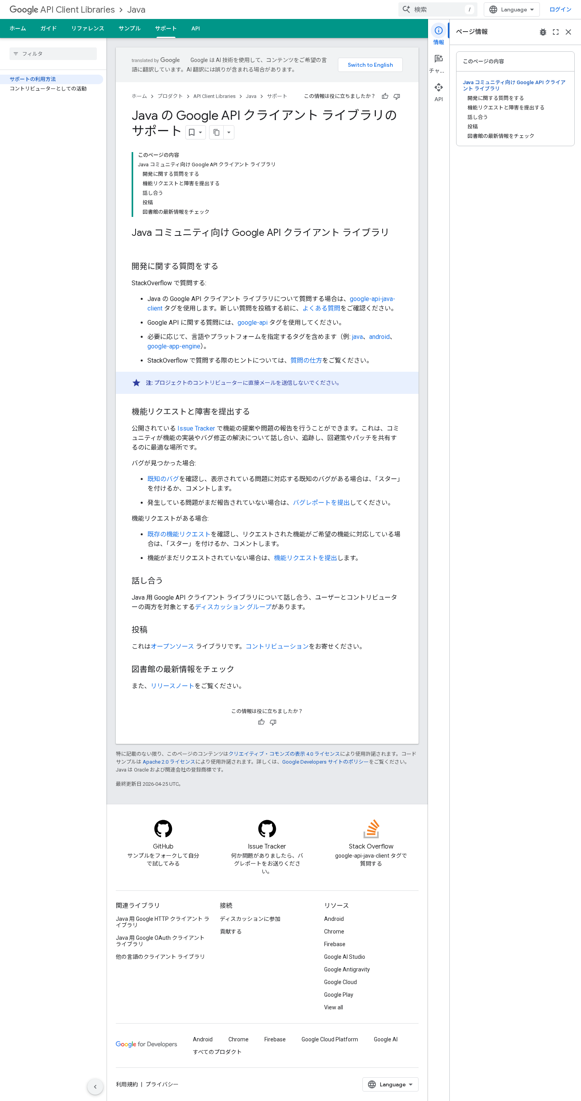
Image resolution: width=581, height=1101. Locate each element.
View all (333, 1007)
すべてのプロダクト (217, 1052)
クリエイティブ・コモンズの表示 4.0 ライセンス (284, 754)
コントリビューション (277, 646)
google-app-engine (173, 346)
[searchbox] (53, 53)
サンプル (130, 28)
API (195, 28)
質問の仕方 (306, 360)
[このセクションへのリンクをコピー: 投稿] (155, 630)
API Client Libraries (77, 9)
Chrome (334, 931)
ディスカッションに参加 (250, 919)
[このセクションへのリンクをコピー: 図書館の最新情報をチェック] (242, 670)
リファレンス (87, 28)
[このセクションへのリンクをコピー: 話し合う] (171, 581)
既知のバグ (163, 479)
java (357, 337)
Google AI (386, 1039)
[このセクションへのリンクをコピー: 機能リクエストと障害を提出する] (258, 412)
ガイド (48, 28)
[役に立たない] (397, 96)
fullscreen (555, 32)
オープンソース (172, 646)
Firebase (334, 944)
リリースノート (172, 686)
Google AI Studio (344, 957)
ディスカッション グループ (233, 607)
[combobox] (437, 9)
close (568, 32)
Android (334, 919)
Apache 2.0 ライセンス (169, 762)
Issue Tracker (196, 428)
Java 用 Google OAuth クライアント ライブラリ (160, 941)
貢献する (231, 931)
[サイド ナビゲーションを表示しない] (95, 1087)
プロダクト (170, 96)
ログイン (560, 9)
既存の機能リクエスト (179, 534)
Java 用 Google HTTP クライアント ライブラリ (162, 922)
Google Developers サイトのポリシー (325, 762)
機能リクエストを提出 (305, 558)
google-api (253, 322)
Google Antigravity (347, 969)
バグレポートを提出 (321, 502)
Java (136, 9)
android (379, 337)
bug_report (543, 32)
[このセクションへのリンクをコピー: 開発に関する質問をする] (226, 267)
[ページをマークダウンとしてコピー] (216, 132)
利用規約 (127, 1084)
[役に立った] (385, 96)
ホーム (17, 28)
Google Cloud (340, 982)
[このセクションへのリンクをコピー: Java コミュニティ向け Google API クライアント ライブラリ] (139, 246)
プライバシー (162, 1084)
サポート (166, 28)
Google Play (338, 995)
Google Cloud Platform (330, 1039)
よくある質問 (321, 308)
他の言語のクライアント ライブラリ (160, 957)
